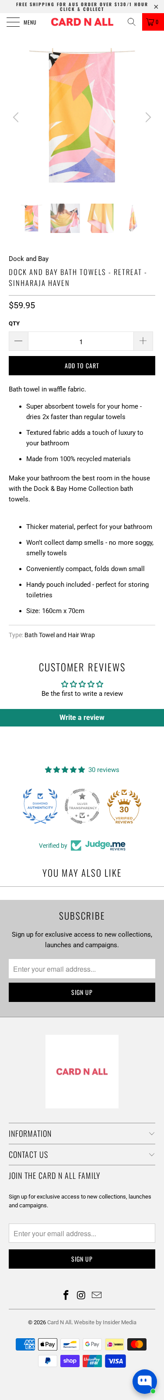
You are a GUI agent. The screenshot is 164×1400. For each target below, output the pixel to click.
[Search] (131, 22)
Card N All (59, 1322)
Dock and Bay (29, 259)
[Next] (147, 117)
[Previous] (17, 117)
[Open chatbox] (145, 1381)
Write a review (82, 717)
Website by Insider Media (105, 1322)
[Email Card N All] (96, 1296)
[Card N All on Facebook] (66, 1296)
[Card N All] (82, 22)
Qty (14, 323)
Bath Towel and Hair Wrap (59, 634)
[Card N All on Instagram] (81, 1296)
